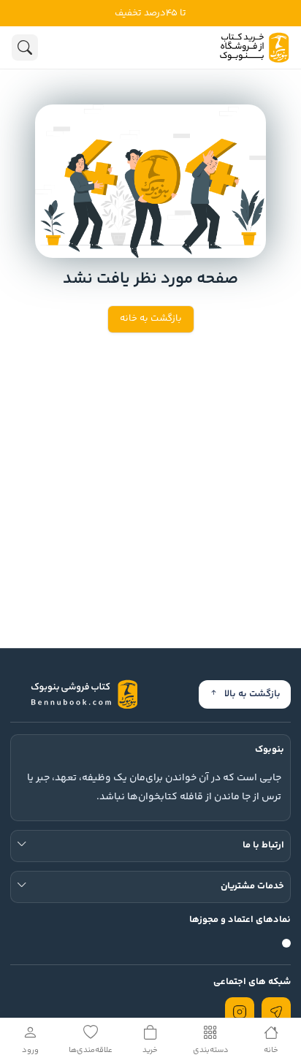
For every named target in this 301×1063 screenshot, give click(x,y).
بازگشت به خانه (151, 318)
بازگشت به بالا (252, 694)
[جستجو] (25, 47)
